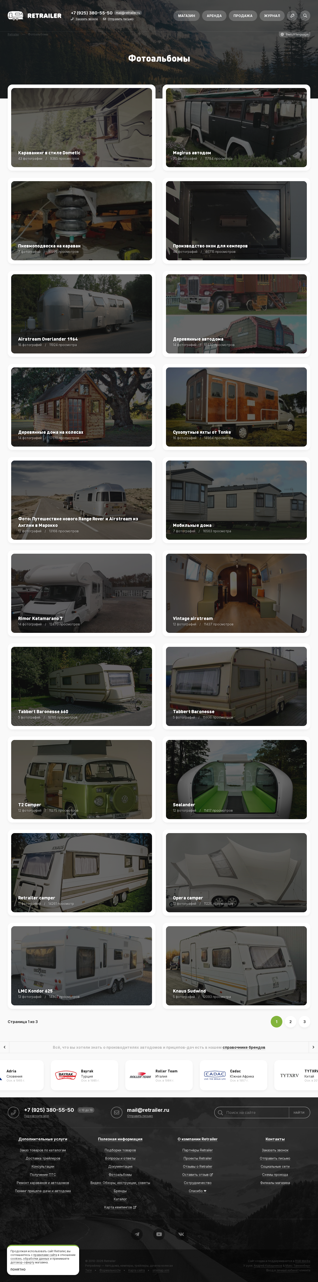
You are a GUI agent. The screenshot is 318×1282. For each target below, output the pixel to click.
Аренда (214, 16)
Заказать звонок (86, 19)
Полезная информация (120, 1139)
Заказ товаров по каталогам (43, 1150)
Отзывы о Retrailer (197, 1166)
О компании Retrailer (198, 1139)
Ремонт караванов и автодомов (43, 1183)
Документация (120, 1166)
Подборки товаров (120, 1150)
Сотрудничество (198, 1183)
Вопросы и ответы (120, 1158)
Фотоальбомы (120, 1175)
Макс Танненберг (297, 1265)
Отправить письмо (121, 19)
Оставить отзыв (195, 1175)
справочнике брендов (244, 1047)
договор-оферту (22, 1262)
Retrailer (109, 1261)
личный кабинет (288, 1270)
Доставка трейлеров (43, 1158)
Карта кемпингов (118, 1207)
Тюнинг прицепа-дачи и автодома (43, 1191)
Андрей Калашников (268, 1265)
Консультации (43, 1166)
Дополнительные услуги (42, 1139)
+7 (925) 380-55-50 (92, 13)
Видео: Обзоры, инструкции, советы (120, 1183)
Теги (88, 1270)
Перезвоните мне (36, 1116)
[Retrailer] (34, 15)
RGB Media (302, 1261)
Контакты (275, 1139)
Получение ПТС (43, 1175)
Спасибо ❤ (197, 1191)
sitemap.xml (160, 1270)
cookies (16, 1258)
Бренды (120, 1191)
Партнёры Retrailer (198, 1150)
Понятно (18, 1269)
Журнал (272, 16)
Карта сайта (136, 1270)
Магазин (186, 16)
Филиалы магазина (275, 1183)
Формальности (110, 1270)
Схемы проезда (275, 1175)
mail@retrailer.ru (128, 13)
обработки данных (36, 1258)
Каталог (120, 1199)
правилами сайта (45, 1255)
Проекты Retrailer (198, 1158)
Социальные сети (275, 1166)
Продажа (243, 16)
